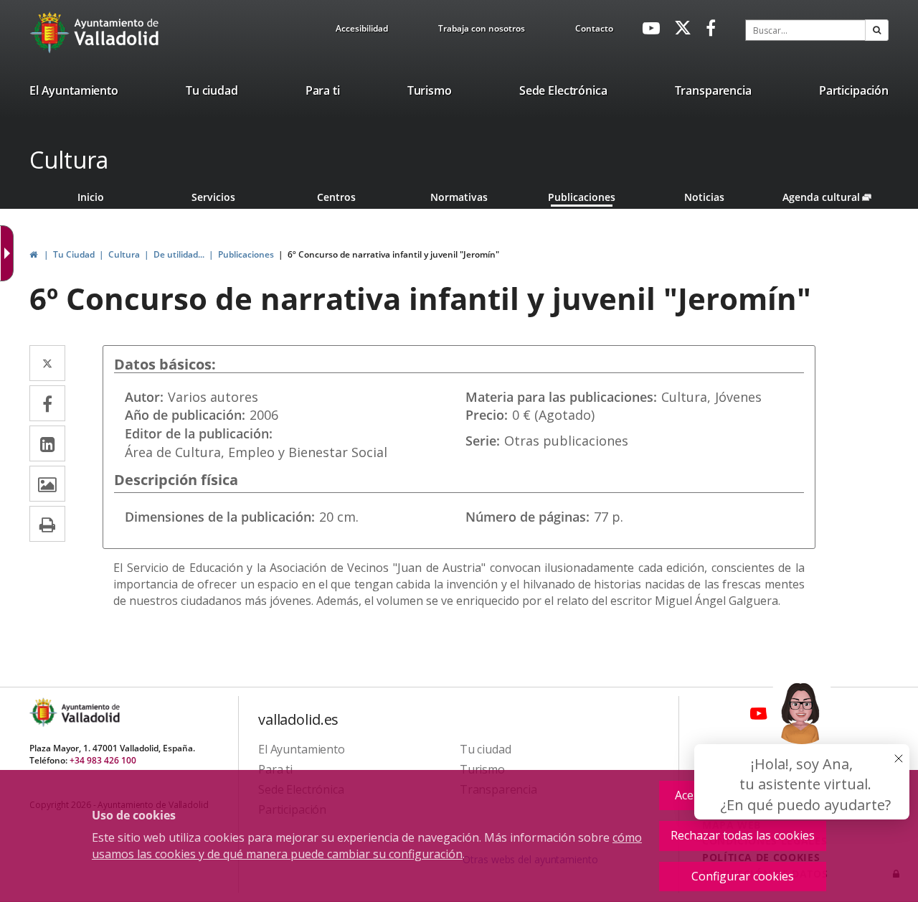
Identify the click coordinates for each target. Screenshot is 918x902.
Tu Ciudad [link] (74, 254)
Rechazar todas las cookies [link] (743, 835)
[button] (877, 30)
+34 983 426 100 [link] (103, 760)
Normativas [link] (459, 197)
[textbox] (805, 30)
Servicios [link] (213, 197)
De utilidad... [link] (178, 254)
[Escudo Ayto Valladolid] (44, 712)
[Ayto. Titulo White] (117, 32)
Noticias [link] (704, 197)
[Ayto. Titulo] (90, 712)
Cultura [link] (124, 254)
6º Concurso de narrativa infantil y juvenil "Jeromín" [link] (393, 254)
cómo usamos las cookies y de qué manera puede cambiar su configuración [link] (367, 846)
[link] (362, 30)
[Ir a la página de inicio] (51, 32)
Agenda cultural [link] (835, 197)
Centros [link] (336, 197)
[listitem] (73, 93)
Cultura (68, 159)
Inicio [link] (90, 197)
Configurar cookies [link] (742, 876)
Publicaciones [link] (581, 197)
